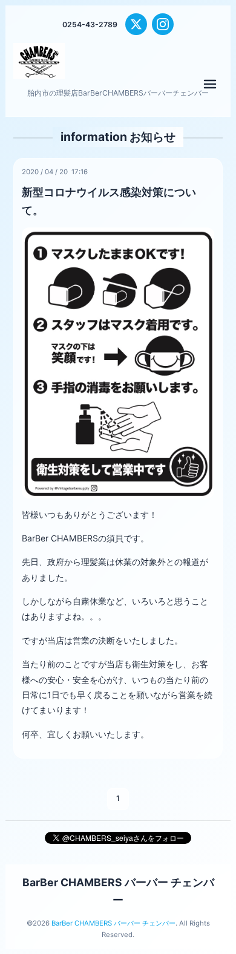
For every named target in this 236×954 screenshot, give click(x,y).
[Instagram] (163, 24)
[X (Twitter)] (136, 24)
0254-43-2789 (89, 24)
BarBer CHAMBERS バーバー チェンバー (113, 923)
